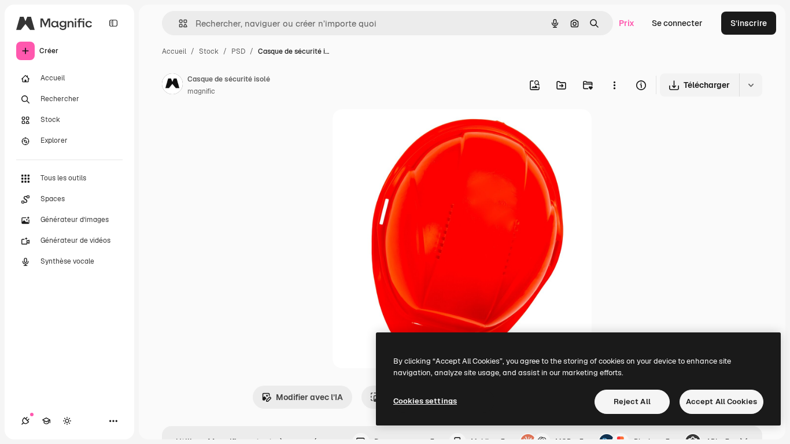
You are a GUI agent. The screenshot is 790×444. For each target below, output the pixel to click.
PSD (238, 51)
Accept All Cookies (721, 401)
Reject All (632, 401)
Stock (209, 51)
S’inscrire (748, 23)
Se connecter (677, 23)
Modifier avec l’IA (309, 397)
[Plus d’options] (614, 85)
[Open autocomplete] (178, 23)
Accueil (174, 51)
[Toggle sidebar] (113, 23)
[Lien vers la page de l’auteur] (172, 85)
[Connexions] (25, 421)
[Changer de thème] (67, 421)
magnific (201, 91)
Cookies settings (425, 401)
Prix (626, 23)
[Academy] (46, 421)
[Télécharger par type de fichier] (750, 85)
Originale (408, 131)
